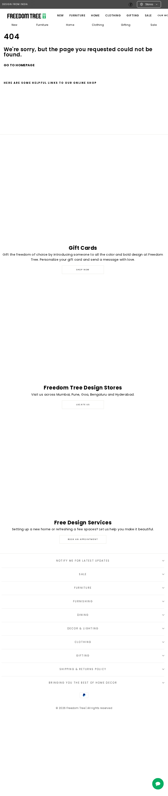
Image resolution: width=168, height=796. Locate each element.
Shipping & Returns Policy (83, 669)
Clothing (113, 15)
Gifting (132, 15)
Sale (148, 15)
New (60, 15)
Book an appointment (83, 539)
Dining (83, 615)
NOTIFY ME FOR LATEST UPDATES (83, 560)
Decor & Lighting (83, 628)
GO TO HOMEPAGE (19, 65)
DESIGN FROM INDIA (15, 4)
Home (70, 25)
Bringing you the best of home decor (83, 682)
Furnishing (83, 601)
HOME (95, 15)
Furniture (42, 25)
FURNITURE (77, 15)
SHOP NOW (82, 269)
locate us (83, 404)
